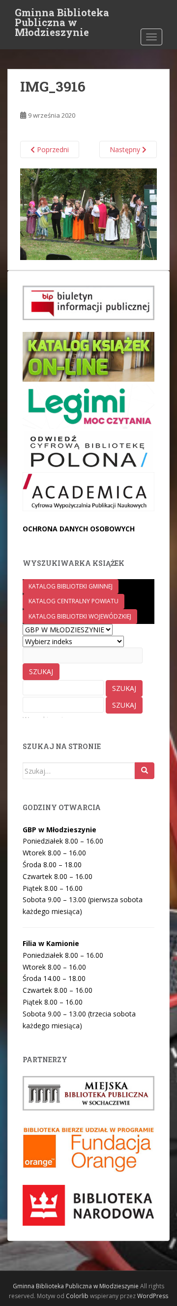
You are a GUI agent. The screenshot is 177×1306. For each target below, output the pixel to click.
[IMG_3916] (88, 213)
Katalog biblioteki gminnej (71, 586)
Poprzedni (52, 149)
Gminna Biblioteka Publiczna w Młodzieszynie (62, 15)
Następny (126, 149)
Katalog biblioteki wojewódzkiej (80, 616)
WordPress (152, 1296)
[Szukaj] (144, 770)
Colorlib (77, 1296)
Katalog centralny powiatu (73, 601)
